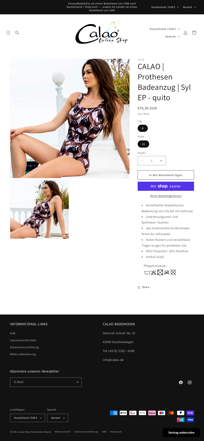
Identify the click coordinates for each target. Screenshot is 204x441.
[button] (8, 32)
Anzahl (141, 153)
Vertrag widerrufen (181, 432)
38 (143, 144)
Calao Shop (24, 431)
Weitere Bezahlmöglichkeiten (166, 195)
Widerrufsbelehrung (23, 354)
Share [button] (146, 287)
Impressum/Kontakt (23, 340)
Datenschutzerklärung (24, 347)
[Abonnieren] (77, 382)
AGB (12, 333)
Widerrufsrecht (63, 431)
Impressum (116, 431)
